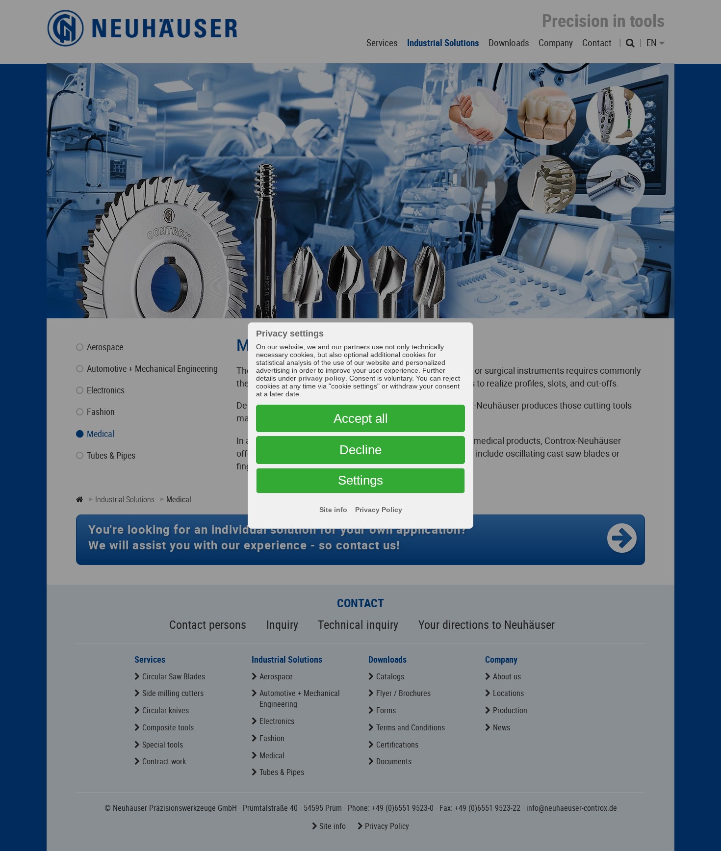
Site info (333, 510)
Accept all (361, 418)
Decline (360, 450)
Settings (360, 480)
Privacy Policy (378, 510)
